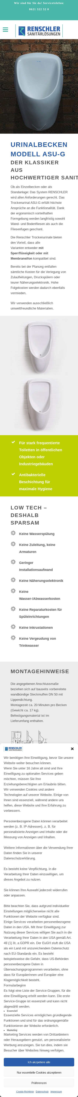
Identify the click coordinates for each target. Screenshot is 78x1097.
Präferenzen (39, 1083)
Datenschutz (42, 1091)
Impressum (56, 1091)
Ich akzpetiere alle (39, 1062)
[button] (72, 749)
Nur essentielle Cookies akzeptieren (39, 1072)
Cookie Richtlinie (25, 1091)
